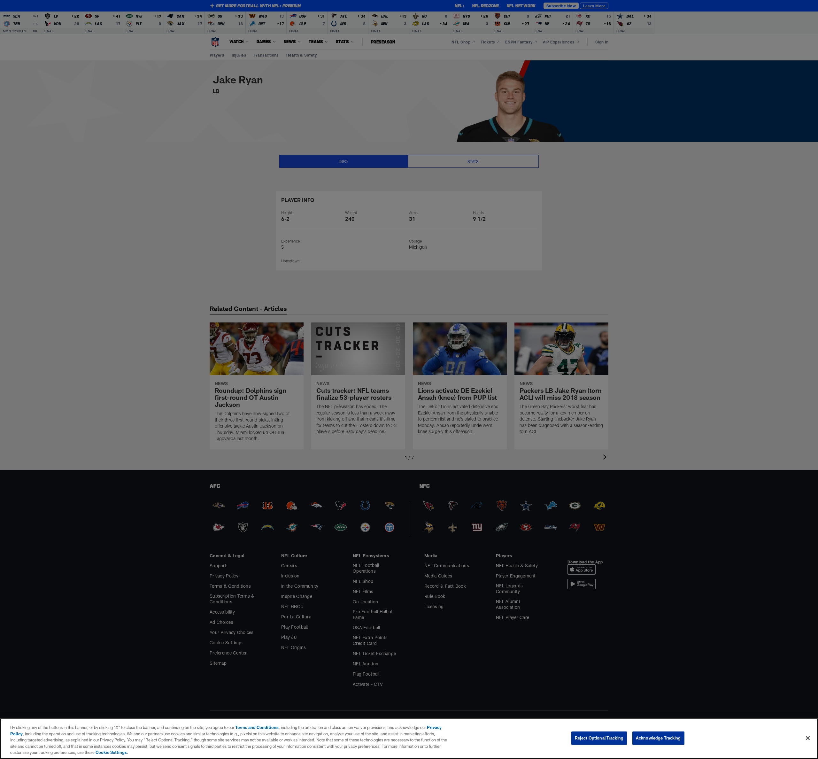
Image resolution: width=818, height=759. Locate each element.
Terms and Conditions (257, 727)
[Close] (808, 738)
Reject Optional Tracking (599, 737)
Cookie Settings (111, 752)
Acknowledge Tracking (658, 737)
